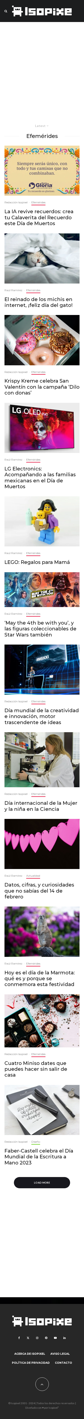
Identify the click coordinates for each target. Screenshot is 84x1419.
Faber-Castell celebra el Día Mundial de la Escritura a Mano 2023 (38, 1157)
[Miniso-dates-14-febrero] (42, 1020)
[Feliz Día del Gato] (42, 258)
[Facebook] (19, 1338)
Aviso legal (60, 1353)
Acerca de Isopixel (29, 1353)
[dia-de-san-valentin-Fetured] (42, 844)
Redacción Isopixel (16, 202)
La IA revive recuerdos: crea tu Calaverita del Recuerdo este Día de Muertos (38, 217)
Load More (42, 1182)
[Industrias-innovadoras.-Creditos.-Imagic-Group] (42, 670)
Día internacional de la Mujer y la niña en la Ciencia (40, 806)
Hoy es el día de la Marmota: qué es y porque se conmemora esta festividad (39, 979)
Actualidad (33, 875)
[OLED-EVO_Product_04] (42, 428)
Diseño (35, 1141)
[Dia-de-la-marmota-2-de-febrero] (42, 932)
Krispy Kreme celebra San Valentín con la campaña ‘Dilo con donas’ (42, 387)
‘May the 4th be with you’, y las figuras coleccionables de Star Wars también (40, 629)
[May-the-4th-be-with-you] (42, 589)
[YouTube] (55, 1338)
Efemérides (38, 202)
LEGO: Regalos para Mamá (37, 562)
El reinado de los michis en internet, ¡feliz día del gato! (38, 302)
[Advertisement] (42, 71)
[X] (28, 1338)
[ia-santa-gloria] (42, 171)
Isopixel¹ (54, 1407)
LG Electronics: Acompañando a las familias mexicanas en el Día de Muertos (40, 478)
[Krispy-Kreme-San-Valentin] (42, 340)
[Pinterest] (46, 1338)
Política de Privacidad (31, 1362)
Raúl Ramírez (13, 290)
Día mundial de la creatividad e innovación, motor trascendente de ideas (41, 716)
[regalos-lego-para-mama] (42, 521)
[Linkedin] (64, 1338)
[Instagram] (37, 1338)
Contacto (63, 1362)
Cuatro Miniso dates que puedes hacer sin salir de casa (35, 1069)
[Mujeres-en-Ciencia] (42, 759)
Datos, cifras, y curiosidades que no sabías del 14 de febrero (39, 891)
